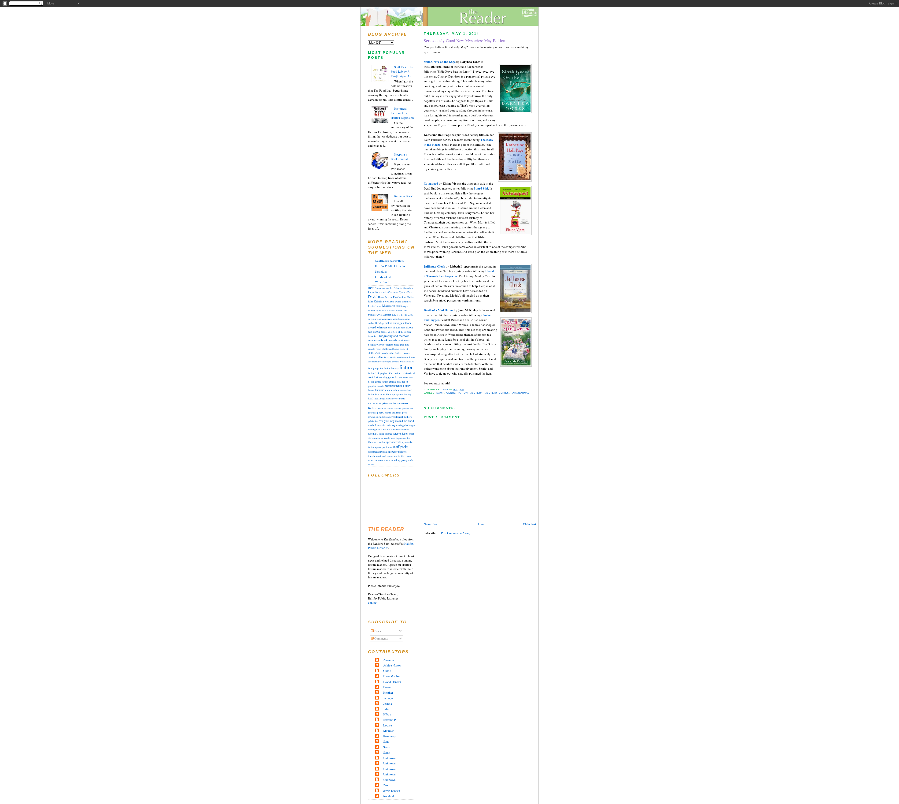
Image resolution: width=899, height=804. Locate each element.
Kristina (379, 301)
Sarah (386, 747)
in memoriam (391, 390)
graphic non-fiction (398, 381)
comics (371, 357)
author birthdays (376, 323)
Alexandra (380, 288)
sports (378, 447)
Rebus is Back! (403, 196)
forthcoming (380, 377)
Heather (388, 692)
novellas (382, 408)
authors (407, 323)
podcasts (372, 412)
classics (405, 353)
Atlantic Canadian (403, 288)
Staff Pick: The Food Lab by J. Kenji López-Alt (402, 71)
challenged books (390, 348)
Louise (371, 306)
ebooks (395, 361)
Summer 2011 (375, 314)
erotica (403, 361)
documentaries (375, 361)
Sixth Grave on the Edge (440, 61)
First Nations (399, 297)
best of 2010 (394, 327)
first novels (399, 373)
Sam (391, 310)
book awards (389, 340)
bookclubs (388, 344)
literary (407, 394)
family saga (373, 368)
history (407, 385)
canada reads (374, 348)
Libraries (406, 301)
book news (403, 340)
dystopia (387, 361)
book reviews (375, 344)
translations (373, 456)
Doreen (388, 297)
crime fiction (393, 357)
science (388, 433)
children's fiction (376, 353)
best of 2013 (387, 331)
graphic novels (376, 385)
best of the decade (402, 331)
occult (390, 408)
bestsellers (373, 336)
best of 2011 (407, 327)
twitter (401, 456)
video (408, 456)
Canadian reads (377, 292)
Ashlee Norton (392, 665)
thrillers (402, 451)
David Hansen (392, 682)
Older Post (529, 524)
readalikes (373, 425)
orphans (397, 408)
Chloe (387, 671)
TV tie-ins (402, 314)
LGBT (398, 301)
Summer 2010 (401, 310)
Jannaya (388, 698)
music (402, 398)
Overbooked (383, 277)
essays (410, 361)
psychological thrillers (400, 416)
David (372, 296)
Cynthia (403, 292)
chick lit (404, 348)
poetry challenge (393, 412)
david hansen (391, 791)
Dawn (440, 392)
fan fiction (385, 368)
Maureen (388, 305)
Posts (377, 631)
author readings (393, 323)
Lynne (378, 306)
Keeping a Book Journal (399, 156)
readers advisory (387, 425)
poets (404, 412)
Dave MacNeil (392, 676)
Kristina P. (389, 720)
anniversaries (385, 318)
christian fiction (393, 353)
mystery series (497, 392)
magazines (385, 398)
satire (381, 433)
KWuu (387, 714)
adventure (373, 318)
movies (394, 398)
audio (407, 318)
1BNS (371, 288)
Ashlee (389, 288)
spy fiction (387, 447)
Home (480, 524)
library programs (394, 394)
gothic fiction (381, 381)
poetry (380, 412)
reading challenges (405, 425)
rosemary (373, 433)
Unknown (389, 758)
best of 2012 (374, 331)
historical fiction (393, 385)
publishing (373, 421)
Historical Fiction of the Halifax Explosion (402, 113)
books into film (401, 344)
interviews (380, 394)
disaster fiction (407, 357)
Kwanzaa (389, 301)
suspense (393, 451)
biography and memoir (394, 336)
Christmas (393, 292)
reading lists (374, 429)
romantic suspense (400, 429)
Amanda (388, 660)
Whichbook (382, 282)
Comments (381, 638)
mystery (476, 392)
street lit (383, 451)
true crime (392, 456)
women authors (385, 460)
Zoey (410, 314)
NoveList (381, 271)
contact (372, 602)
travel (383, 456)
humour (379, 390)
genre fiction (457, 392)
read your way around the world (396, 421)
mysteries (373, 403)
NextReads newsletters (389, 261)
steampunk (373, 451)
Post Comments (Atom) (455, 533)
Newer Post (431, 524)
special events (393, 442)
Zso (385, 785)
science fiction (400, 433)
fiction (406, 367)
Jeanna (387, 703)
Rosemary (389, 736)
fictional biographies (378, 373)
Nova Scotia (382, 310)
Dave (410, 292)
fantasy (395, 368)
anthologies (398, 318)
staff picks (401, 446)
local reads (373, 398)
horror (371, 390)
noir (399, 403)
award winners (377, 327)
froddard (388, 796)
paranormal (520, 392)
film (391, 373)
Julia (370, 301)
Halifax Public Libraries (390, 266)
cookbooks (381, 357)
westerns (372, 460)
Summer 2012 (389, 314)
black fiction (374, 340)
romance (385, 429)
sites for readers (383, 437)
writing (397, 460)
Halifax (410, 297)
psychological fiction (378, 416)
